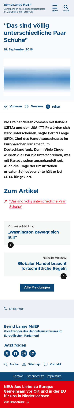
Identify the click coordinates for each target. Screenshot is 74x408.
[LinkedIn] (32, 353)
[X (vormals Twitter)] (7, 353)
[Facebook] (15, 353)
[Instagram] (24, 353)
